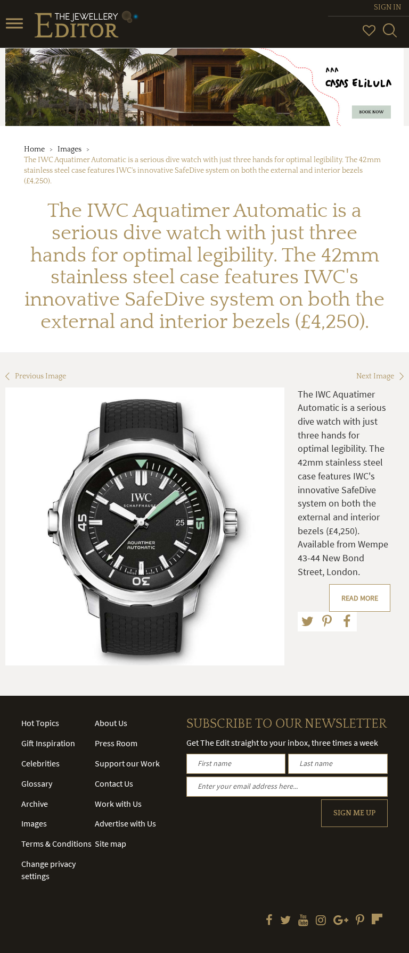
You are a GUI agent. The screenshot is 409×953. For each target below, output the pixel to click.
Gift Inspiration (48, 743)
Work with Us (118, 803)
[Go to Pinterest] (360, 921)
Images (69, 149)
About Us (111, 723)
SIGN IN (387, 7)
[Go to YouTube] (303, 921)
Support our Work (127, 763)
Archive (34, 803)
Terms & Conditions (56, 843)
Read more (359, 598)
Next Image (375, 376)
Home (34, 149)
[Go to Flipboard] (377, 919)
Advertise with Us (125, 823)
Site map (110, 843)
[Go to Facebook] (269, 921)
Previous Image (40, 376)
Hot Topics (40, 723)
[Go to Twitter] (285, 921)
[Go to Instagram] (321, 921)
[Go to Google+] (340, 921)
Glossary (36, 783)
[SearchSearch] (390, 35)
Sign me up (354, 813)
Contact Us (114, 783)
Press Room (116, 743)
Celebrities (40, 763)
